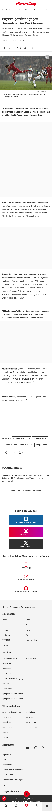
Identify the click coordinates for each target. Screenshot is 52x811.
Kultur (28, 630)
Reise (28, 635)
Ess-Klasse (6, 684)
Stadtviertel (6, 625)
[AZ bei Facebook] (27, 747)
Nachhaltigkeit (31, 640)
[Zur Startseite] (26, 5)
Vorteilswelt (7, 689)
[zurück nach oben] (26, 794)
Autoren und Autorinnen (11, 712)
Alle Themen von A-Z (10, 658)
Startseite (4, 9)
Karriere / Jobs (8, 717)
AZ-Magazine (31, 722)
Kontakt (5, 737)
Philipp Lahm (7, 311)
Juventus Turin (36, 115)
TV (27, 625)
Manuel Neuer (8, 396)
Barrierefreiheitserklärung (12, 770)
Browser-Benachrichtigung (12, 679)
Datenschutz (7, 765)
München (6, 620)
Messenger (6, 668)
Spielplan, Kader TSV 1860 (12, 699)
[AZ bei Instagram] (35, 747)
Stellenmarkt (31, 658)
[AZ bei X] (43, 747)
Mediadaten (30, 712)
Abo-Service (7, 727)
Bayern (5, 630)
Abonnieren (6, 722)
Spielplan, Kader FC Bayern (12, 694)
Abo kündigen (7, 775)
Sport (10, 9)
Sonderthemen (31, 727)
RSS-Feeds (6, 673)
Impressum (6, 755)
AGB (4, 760)
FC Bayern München (19, 9)
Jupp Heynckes (15, 274)
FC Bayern (18, 115)
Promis (5, 645)
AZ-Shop (29, 717)
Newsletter (6, 663)
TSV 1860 (6, 640)
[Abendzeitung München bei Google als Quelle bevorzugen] (31, 48)
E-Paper (5, 732)
